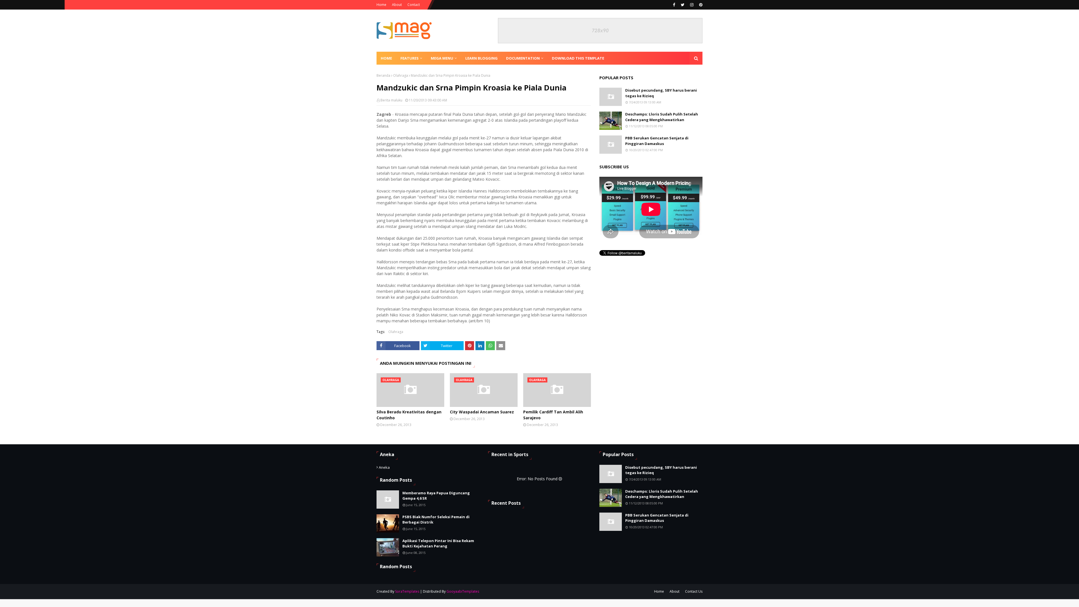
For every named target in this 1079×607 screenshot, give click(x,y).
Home (381, 4)
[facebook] (674, 5)
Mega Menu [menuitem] (442, 58)
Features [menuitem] (409, 58)
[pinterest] (700, 5)
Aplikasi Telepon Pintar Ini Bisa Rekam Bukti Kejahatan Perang (438, 543)
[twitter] (682, 5)
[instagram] (692, 5)
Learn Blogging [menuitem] (481, 58)
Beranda (383, 75)
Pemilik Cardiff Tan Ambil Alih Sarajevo (553, 414)
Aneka (384, 467)
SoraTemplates (407, 591)
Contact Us (693, 591)
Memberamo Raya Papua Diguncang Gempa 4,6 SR (436, 495)
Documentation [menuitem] (523, 58)
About (397, 4)
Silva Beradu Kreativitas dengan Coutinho (409, 414)
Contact (413, 4)
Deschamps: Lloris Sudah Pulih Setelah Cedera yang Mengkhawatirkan (661, 117)
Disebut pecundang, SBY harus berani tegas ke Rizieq (661, 93)
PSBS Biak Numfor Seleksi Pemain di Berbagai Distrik (436, 519)
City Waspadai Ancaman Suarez (482, 412)
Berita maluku (391, 100)
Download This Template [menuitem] (578, 58)
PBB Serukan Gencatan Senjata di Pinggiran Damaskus (656, 140)
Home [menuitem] (386, 58)
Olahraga (400, 75)
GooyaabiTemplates (462, 591)
